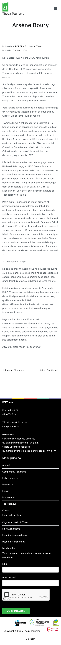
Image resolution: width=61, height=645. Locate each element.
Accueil (6, 465)
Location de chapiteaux (14, 535)
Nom (5, 563)
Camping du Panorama (14, 471)
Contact (6, 510)
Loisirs (5, 491)
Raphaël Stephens (14, 370)
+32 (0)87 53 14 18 (17, 422)
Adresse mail (9, 577)
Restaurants (8, 484)
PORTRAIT (20, 46)
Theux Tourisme (13, 13)
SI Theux (38, 46)
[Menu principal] (55, 9)
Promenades (9, 497)
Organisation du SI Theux (15, 522)
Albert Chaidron (48, 370)
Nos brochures (10, 548)
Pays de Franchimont (13, 541)
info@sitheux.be (10, 426)
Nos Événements (11, 528)
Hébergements (10, 478)
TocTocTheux (9, 503)
